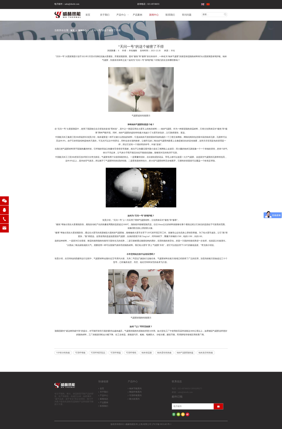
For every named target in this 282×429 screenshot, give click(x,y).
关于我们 (104, 392)
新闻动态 (104, 399)
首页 (102, 388)
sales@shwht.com (72, 4)
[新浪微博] (187, 414)
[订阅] (218, 406)
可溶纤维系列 (135, 395)
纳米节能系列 (135, 388)
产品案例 (104, 402)
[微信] (178, 414)
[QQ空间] (183, 414)
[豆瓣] (174, 414)
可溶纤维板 (80, 353)
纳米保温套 (147, 353)
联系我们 (104, 406)
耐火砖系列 (134, 399)
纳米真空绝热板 (206, 353)
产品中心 (104, 395)
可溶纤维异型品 (98, 353)
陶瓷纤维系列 (135, 392)
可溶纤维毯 (115, 353)
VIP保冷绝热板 (63, 353)
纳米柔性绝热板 (164, 353)
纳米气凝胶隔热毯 (185, 353)
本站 (173, 50)
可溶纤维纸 (131, 353)
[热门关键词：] (225, 14)
